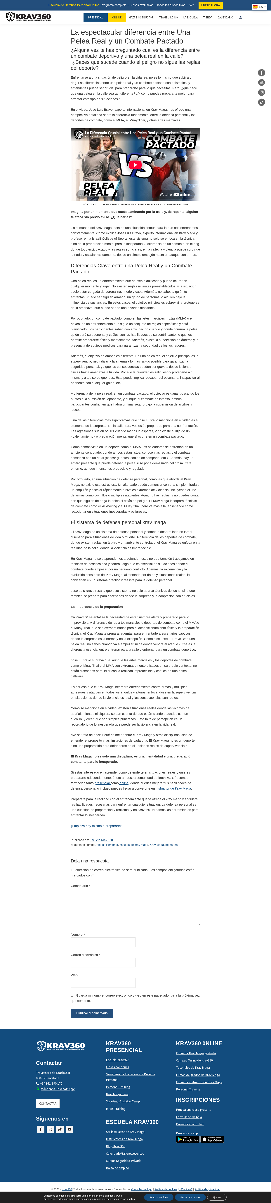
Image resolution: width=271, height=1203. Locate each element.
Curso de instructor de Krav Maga (199, 1082)
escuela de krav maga (133, 844)
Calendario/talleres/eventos (125, 1153)
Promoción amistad (190, 1124)
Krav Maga (157, 844)
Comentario (80, 886)
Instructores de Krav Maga (124, 1139)
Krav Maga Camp (117, 1094)
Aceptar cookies (159, 1197)
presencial (103, 783)
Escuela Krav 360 (101, 840)
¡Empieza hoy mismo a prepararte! (96, 826)
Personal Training (118, 1087)
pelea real (171, 844)
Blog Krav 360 (115, 1146)
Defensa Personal (106, 844)
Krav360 (67, 1189)
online (123, 783)
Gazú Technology (141, 1189)
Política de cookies (165, 1189)
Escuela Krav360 (117, 1060)
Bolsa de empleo (117, 1168)
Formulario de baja (189, 1117)
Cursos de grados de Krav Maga (198, 1075)
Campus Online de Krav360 (194, 1060)
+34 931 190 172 (50, 1083)
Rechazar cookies (190, 1197)
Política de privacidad (207, 1189)
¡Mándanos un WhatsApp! (57, 1089)
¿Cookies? (185, 1189)
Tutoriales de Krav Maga (193, 1067)
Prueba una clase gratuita (193, 1109)
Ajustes (217, 1197)
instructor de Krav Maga (173, 788)
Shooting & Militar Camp (123, 1101)
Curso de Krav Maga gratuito (196, 1053)
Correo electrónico (85, 955)
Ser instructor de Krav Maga (125, 1132)
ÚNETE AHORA (210, 5)
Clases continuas (117, 1067)
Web (74, 975)
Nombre (78, 934)
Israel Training (116, 1109)
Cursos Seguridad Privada (123, 1161)
